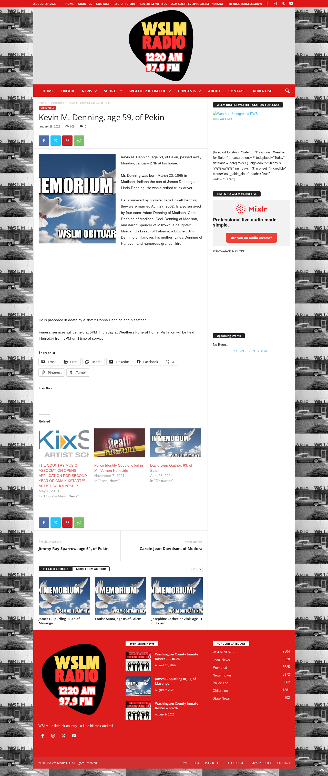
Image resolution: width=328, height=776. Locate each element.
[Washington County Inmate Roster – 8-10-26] (138, 661)
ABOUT (214, 91)
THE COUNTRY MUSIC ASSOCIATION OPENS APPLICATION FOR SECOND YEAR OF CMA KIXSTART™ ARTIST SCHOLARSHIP (63, 475)
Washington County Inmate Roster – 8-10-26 (176, 656)
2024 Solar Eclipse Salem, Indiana (197, 4)
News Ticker (222, 675)
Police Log (220, 683)
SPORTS (111, 91)
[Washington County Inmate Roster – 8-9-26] (138, 710)
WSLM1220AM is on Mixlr (229, 250)
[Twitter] (55, 140)
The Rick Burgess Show (244, 4)
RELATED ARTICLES (55, 569)
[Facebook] (267, 3)
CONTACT (236, 91)
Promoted (220, 668)
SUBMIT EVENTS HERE (251, 351)
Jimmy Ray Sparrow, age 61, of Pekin (74, 548)
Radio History (125, 4)
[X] (283, 3)
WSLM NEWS (223, 652)
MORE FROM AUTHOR (91, 569)
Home (69, 4)
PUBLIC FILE (213, 763)
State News (221, 698)
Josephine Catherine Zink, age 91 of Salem (176, 620)
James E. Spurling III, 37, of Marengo (59, 620)
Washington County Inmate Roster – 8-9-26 (176, 705)
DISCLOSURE (235, 763)
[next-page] (200, 569)
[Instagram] (275, 3)
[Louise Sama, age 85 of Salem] (120, 596)
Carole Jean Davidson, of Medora (171, 548)
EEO (196, 763)
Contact (102, 4)
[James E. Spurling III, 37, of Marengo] (64, 596)
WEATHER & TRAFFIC (147, 91)
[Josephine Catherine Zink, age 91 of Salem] (177, 596)
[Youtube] (291, 3)
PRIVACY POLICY (260, 763)
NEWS (87, 91)
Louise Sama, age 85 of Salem (118, 618)
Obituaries (57, 102)
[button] (287, 91)
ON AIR (67, 91)
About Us (85, 4)
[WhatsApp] (79, 140)
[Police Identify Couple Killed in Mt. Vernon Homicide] (119, 442)
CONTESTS (187, 91)
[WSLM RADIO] (164, 45)
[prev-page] (194, 569)
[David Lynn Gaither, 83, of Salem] (175, 442)
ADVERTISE (262, 91)
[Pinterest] (67, 140)
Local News (221, 660)
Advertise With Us (153, 4)
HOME (183, 763)
